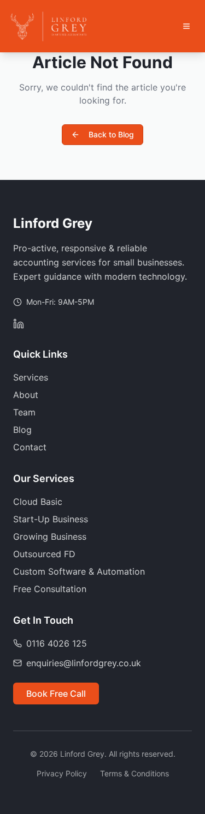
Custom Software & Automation (79, 571)
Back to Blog (111, 134)
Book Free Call (56, 693)
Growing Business (49, 536)
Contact (29, 447)
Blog (22, 429)
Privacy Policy (62, 773)
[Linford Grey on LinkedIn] (18, 323)
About (25, 394)
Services (30, 377)
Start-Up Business (50, 519)
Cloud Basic (37, 501)
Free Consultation (49, 588)
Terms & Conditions (134, 773)
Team (24, 412)
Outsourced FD (44, 553)
